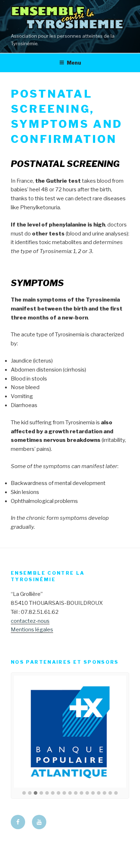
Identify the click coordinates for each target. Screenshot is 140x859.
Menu (74, 63)
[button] (24, 793)
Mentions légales (32, 629)
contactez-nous (30, 621)
